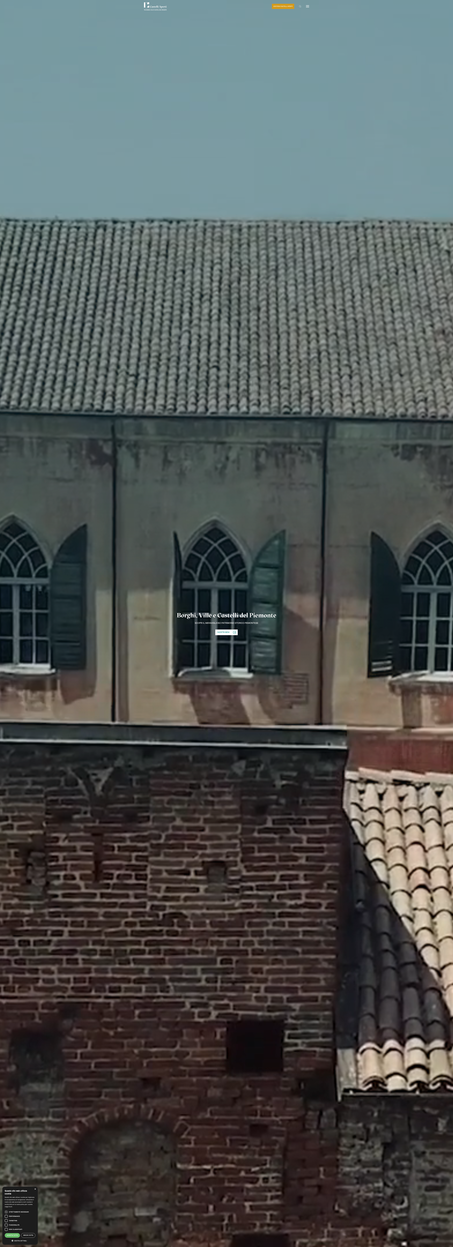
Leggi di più (8, 1207)
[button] (300, 6)
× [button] (35, 1189)
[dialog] (20, 1216)
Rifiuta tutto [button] (28, 1235)
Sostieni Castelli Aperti (283, 6)
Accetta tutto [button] (12, 1235)
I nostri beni (223, 632)
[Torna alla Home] (155, 6)
